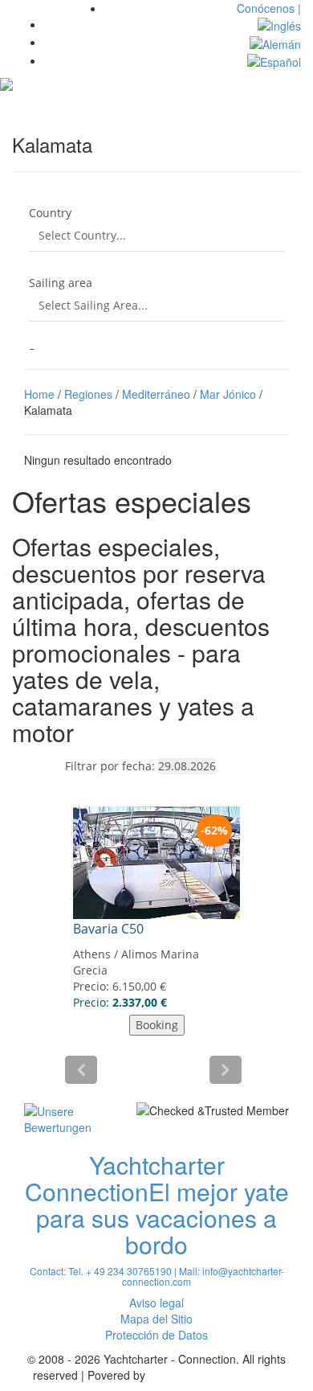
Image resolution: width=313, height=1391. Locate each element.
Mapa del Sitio (156, 1319)
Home (39, 394)
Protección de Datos (156, 1335)
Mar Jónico (228, 394)
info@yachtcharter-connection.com (203, 1276)
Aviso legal (156, 1303)
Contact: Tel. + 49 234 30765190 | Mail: (116, 1271)
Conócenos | (269, 8)
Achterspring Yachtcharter (214, 1375)
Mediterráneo (156, 394)
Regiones (88, 394)
